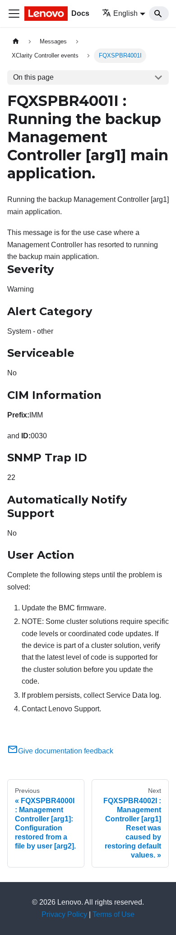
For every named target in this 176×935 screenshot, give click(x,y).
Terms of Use (113, 914)
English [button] (125, 13)
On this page (33, 77)
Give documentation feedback (65, 751)
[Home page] (15, 41)
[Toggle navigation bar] (14, 13)
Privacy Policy (64, 914)
